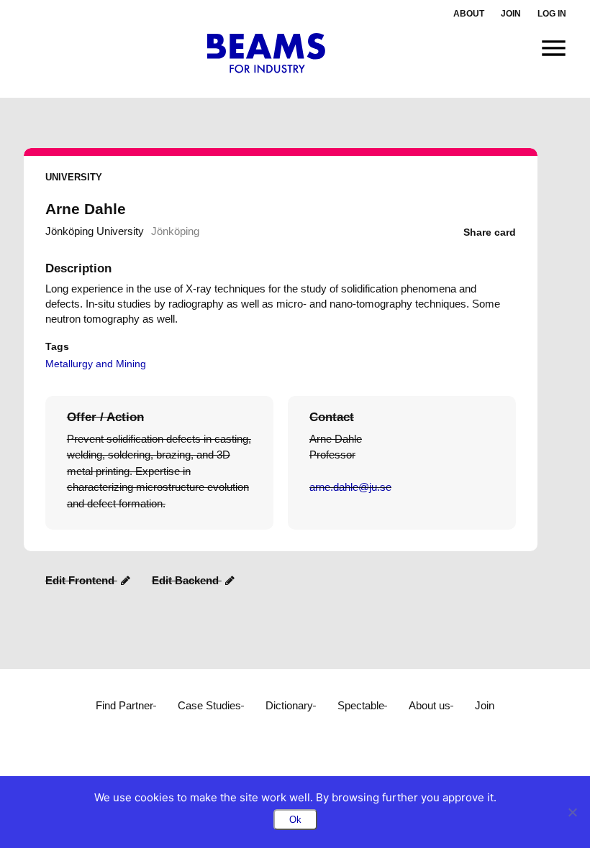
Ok (295, 819)
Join (511, 14)
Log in (551, 14)
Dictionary (289, 705)
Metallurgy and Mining (95, 363)
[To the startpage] (266, 53)
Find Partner (124, 705)
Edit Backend (187, 580)
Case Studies (209, 705)
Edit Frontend (81, 580)
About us (429, 705)
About (468, 14)
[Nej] (572, 812)
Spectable (360, 705)
